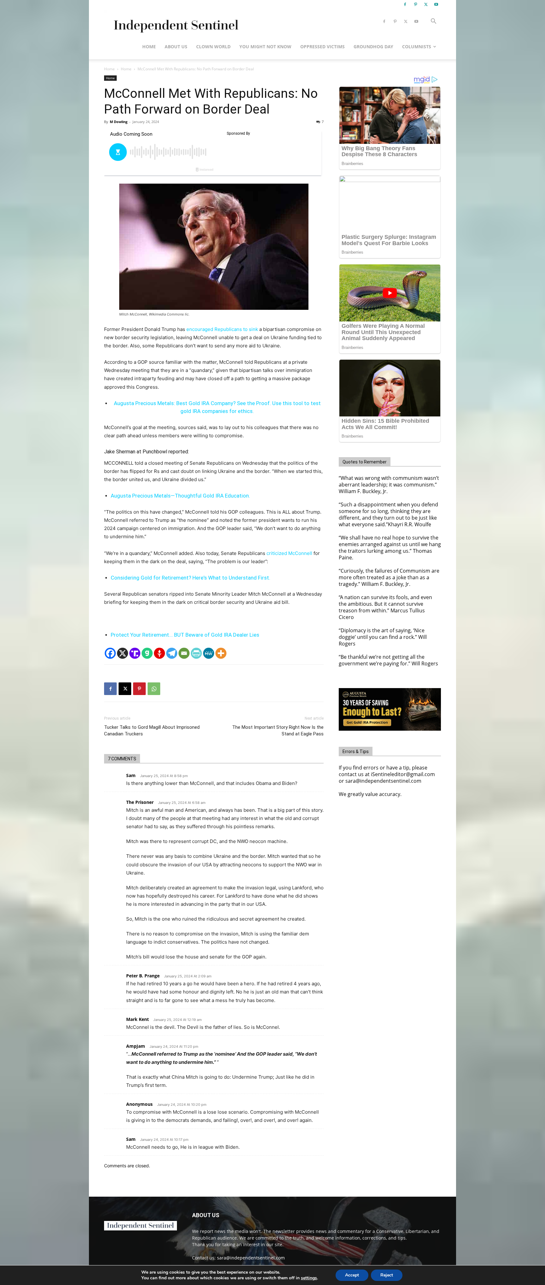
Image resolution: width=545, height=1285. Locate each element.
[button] (433, 22)
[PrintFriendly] (196, 653)
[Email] (184, 653)
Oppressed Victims (322, 47)
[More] (220, 653)
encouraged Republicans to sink (222, 329)
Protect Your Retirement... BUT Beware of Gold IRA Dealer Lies (185, 635)
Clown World (213, 47)
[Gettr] (159, 653)
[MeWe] (208, 653)
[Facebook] (405, 4)
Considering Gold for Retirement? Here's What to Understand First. (190, 578)
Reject (386, 1275)
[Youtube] (436, 4)
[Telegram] (171, 653)
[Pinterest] (415, 4)
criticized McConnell (289, 553)
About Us (176, 47)
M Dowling (118, 121)
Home (149, 47)
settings (309, 1278)
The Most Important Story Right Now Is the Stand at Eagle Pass (278, 730)
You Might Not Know (265, 47)
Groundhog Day (373, 47)
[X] (426, 4)
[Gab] (147, 653)
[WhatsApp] (154, 688)
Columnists (416, 47)
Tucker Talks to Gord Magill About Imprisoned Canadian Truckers (152, 730)
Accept (352, 1275)
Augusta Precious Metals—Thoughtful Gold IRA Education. (180, 495)
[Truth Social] (134, 653)
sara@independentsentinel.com (251, 1258)
